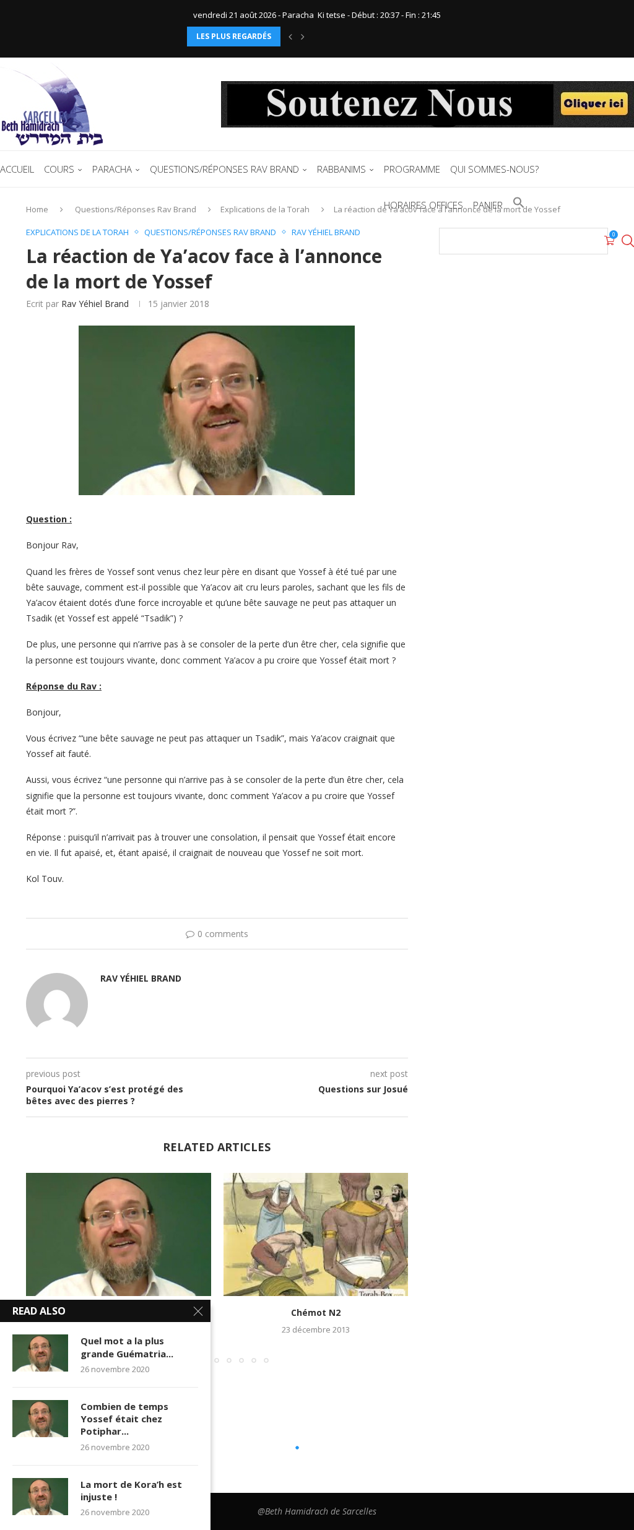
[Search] (628, 241)
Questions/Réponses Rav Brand (224, 169)
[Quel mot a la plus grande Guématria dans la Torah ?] (40, 1353)
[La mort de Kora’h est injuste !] (40, 1496)
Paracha (112, 169)
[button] (290, 36)
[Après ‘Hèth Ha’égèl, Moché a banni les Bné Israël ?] (118, 1234)
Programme (412, 169)
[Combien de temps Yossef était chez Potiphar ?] (40, 1418)
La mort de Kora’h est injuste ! (131, 1490)
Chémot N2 (316, 1312)
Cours (59, 169)
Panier (488, 205)
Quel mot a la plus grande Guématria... (126, 1346)
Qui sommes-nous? (494, 169)
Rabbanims (341, 169)
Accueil (17, 169)
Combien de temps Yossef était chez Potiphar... (124, 1419)
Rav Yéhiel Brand (95, 303)
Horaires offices (423, 205)
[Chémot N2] (316, 1234)
